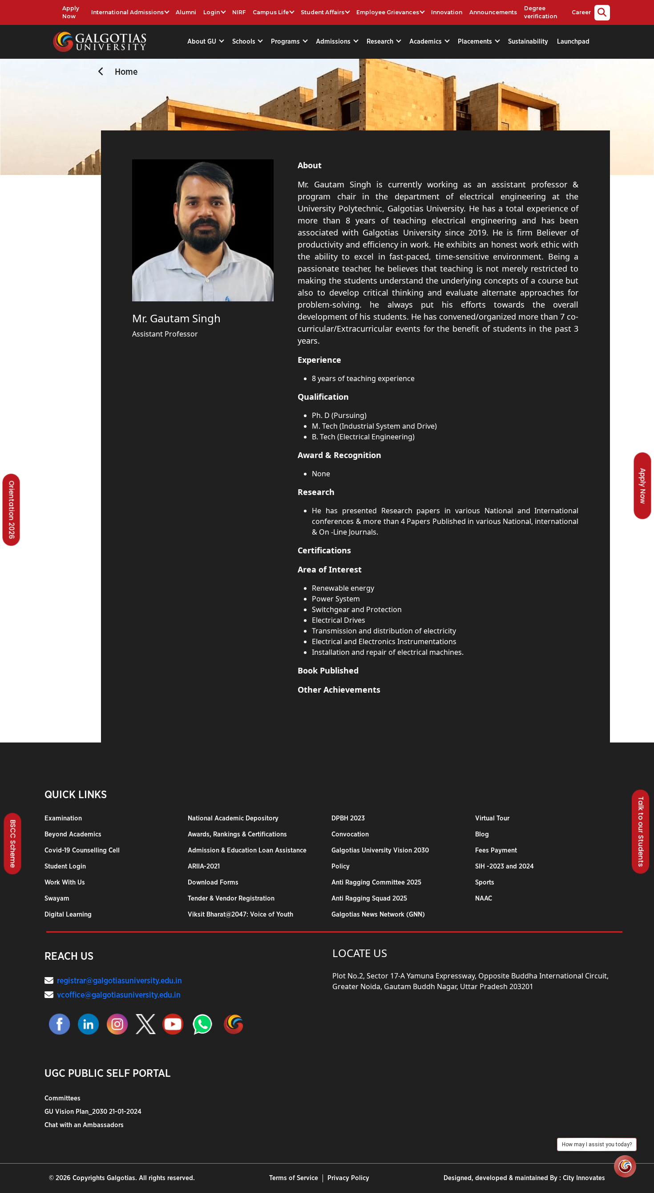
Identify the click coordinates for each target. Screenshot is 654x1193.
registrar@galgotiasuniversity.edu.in (119, 981)
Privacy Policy (348, 1178)
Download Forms (213, 882)
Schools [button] (244, 41)
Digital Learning (68, 914)
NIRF (239, 12)
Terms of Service (293, 1178)
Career (581, 12)
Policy (340, 866)
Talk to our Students (641, 831)
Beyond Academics (72, 834)
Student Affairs (322, 12)
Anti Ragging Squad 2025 (369, 898)
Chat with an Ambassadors (84, 1125)
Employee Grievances (387, 12)
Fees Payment (496, 850)
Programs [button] (286, 41)
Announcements (493, 12)
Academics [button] (426, 41)
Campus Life (271, 12)
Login (211, 12)
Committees (62, 1098)
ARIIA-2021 (204, 866)
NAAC (483, 898)
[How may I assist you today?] (625, 1166)
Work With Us (64, 882)
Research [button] (381, 41)
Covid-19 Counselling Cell (82, 850)
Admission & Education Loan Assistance (247, 850)
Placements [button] (476, 41)
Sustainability (528, 41)
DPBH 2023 (348, 818)
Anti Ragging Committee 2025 (376, 882)
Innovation (446, 12)
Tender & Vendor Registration (231, 898)
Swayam (56, 898)
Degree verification (540, 12)
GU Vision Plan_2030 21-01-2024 (92, 1111)
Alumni (186, 12)
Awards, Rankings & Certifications (237, 834)
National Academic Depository (233, 818)
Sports (484, 882)
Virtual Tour (492, 818)
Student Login (65, 866)
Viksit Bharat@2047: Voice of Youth (240, 914)
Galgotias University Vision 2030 (380, 850)
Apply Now (70, 12)
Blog (482, 834)
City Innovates (584, 1178)
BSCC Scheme (13, 844)
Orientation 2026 (11, 509)
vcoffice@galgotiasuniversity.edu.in (119, 995)
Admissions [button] (334, 41)
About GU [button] (202, 41)
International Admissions (127, 12)
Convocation (350, 834)
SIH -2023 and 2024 (504, 866)
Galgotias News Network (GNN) (378, 914)
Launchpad (573, 41)
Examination (63, 818)
